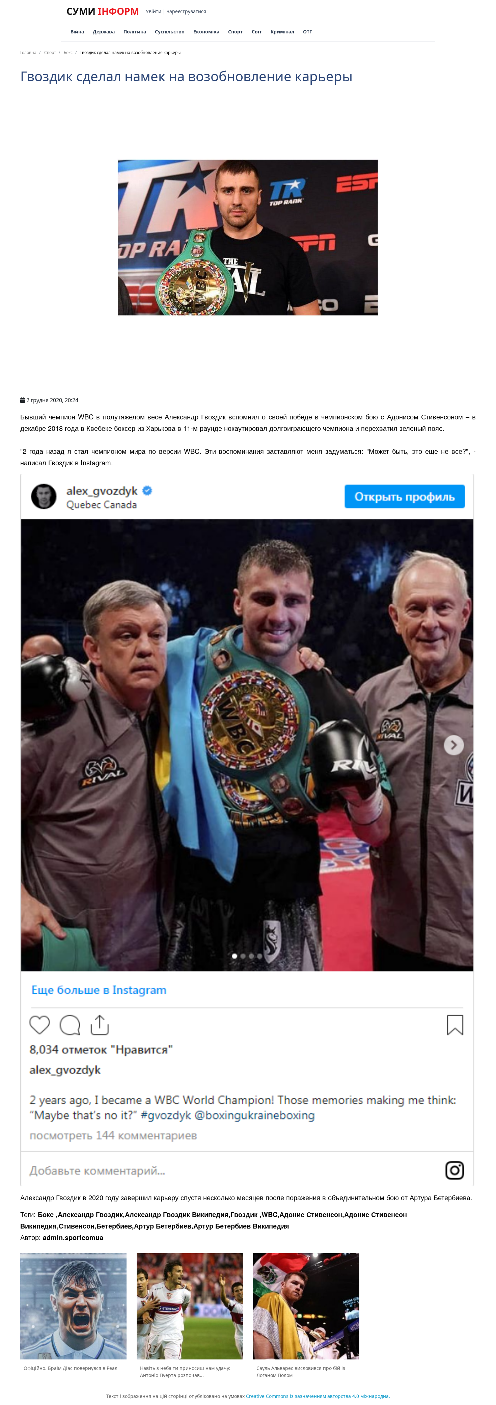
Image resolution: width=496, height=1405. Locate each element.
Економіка (206, 31)
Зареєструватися (186, 11)
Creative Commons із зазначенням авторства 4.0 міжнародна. (318, 1396)
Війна (77, 31)
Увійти (153, 11)
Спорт (235, 31)
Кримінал (282, 31)
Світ (257, 31)
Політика (134, 31)
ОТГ (307, 31)
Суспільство (170, 31)
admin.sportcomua (73, 1237)
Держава (104, 31)
